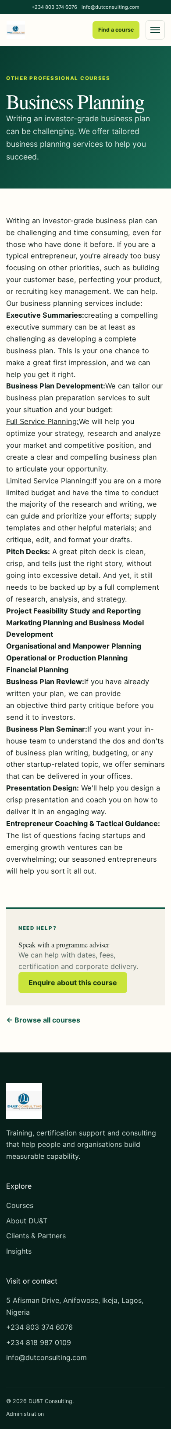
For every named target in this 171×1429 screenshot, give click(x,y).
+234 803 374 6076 (54, 7)
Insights (19, 1251)
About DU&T (26, 1220)
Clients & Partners (36, 1235)
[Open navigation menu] (155, 30)
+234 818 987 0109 (38, 1342)
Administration (25, 1414)
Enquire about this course (72, 982)
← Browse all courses (43, 1020)
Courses (19, 1205)
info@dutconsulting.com (110, 7)
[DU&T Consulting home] (15, 30)
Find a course (116, 29)
